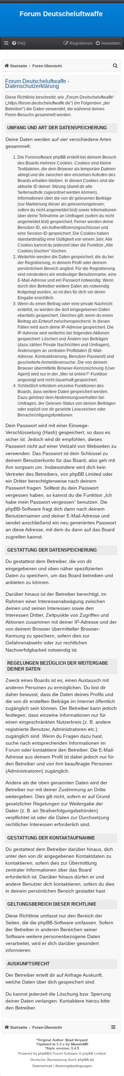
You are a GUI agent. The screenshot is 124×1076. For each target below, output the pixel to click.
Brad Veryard (76, 1040)
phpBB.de (86, 1060)
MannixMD (79, 1044)
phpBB (43, 1053)
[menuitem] (18, 43)
